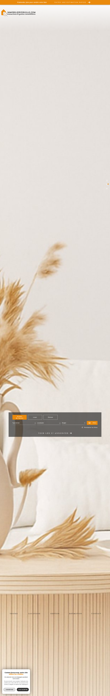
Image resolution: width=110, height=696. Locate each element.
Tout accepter (22, 689)
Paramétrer (9, 689)
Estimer (50, 417)
